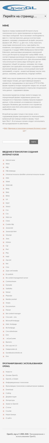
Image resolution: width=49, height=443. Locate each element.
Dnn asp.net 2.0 (11, 346)
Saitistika (9, 289)
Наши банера (11, 415)
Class (8, 221)
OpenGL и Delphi (12, 379)
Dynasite (9, 285)
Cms (7, 267)
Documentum (10, 306)
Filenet (8, 310)
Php (7, 253)
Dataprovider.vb (11, 349)
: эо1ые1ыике (11, 338)
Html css (9, 217)
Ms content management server (17, 278)
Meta (7, 189)
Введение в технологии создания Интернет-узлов (27, 128)
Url (24, 131)
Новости (9, 372)
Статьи (8, 407)
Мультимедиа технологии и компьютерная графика (25, 386)
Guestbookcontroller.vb (14, 353)
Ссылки (8, 411)
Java (7, 239)
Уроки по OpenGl (12, 404)
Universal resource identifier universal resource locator (25, 174)
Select (8, 206)
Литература (10, 400)
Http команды (11, 171)
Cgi (7, 246)
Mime (8, 196)
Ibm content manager (13, 313)
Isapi (7, 256)
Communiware (11, 281)
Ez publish (9, 274)
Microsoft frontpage (12, 321)
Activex (8, 242)
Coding (8, 393)
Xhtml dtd (9, 185)
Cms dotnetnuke (11, 331)
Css (7, 210)
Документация (11, 397)
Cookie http (10, 224)
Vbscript (8, 235)
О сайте (9, 418)
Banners (9, 342)
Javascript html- (11, 231)
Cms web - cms (11, 317)
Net (7, 264)
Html (7, 178)
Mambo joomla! (11, 299)
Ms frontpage (10, 328)
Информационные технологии (17, 382)
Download (9, 390)
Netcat (8, 292)
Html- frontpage (11, 324)
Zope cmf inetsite (12, 271)
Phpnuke (9, 296)
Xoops (8, 303)
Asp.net (8, 260)
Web (5, 128)
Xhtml (8, 182)
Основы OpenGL (12, 375)
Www (8, 164)
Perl (7, 249)
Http (7, 167)
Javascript (9, 228)
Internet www (10, 160)
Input (7, 203)
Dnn (7, 335)
